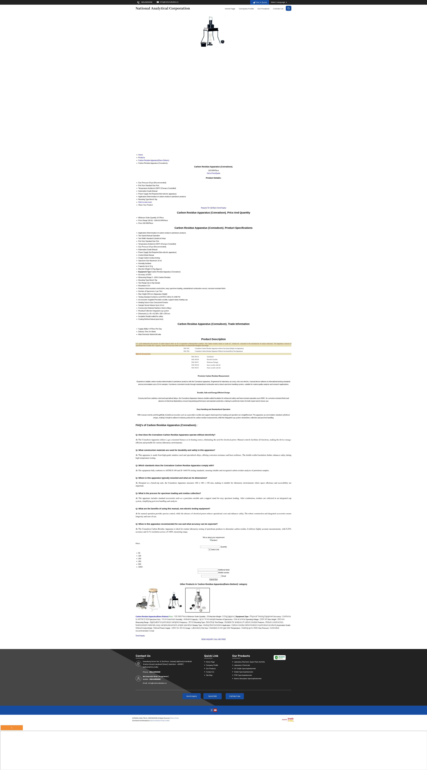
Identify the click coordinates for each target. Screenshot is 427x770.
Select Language (278, 2)
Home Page (230, 8)
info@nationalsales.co (169, 2)
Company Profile (246, 8)
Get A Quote (261, 2)
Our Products (263, 8)
